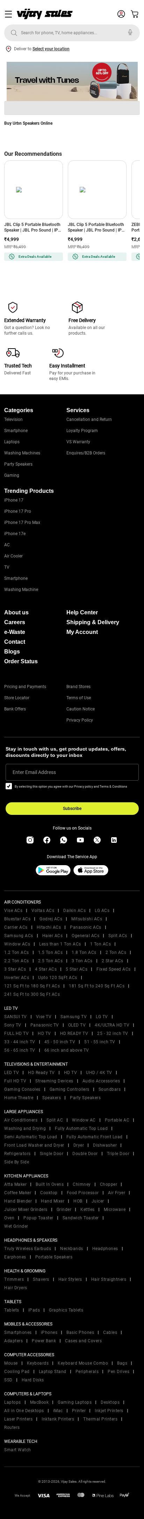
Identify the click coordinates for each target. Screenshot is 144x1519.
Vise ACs (13, 910)
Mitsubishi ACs (86, 918)
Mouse (11, 1363)
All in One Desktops (24, 1410)
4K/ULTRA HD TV (112, 1025)
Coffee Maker (17, 1192)
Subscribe (72, 808)
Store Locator (16, 697)
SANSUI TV (15, 1016)
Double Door (85, 1153)
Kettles (87, 1209)
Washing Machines (22, 453)
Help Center (82, 612)
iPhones (49, 1332)
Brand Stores (78, 686)
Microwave (115, 1209)
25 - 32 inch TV (112, 1033)
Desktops (110, 1402)
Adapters (13, 1340)
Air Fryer (116, 1192)
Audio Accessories (101, 1081)
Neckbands (71, 1248)
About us (16, 612)
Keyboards (38, 1363)
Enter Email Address (34, 772)
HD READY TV (74, 1033)
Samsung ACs (18, 935)
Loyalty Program (82, 430)
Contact (14, 642)
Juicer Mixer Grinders (26, 1209)
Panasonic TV (44, 1025)
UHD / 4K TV (99, 1072)
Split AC (54, 1120)
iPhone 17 (13, 500)
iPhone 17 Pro (17, 511)
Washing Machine (21, 589)
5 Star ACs (76, 969)
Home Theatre (18, 1097)
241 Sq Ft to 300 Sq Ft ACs (32, 994)
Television (13, 419)
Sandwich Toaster (81, 1217)
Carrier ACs (16, 927)
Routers (12, 1427)
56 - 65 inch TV (19, 1050)
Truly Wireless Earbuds (27, 1248)
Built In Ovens (50, 1184)
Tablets (11, 1310)
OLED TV (77, 1025)
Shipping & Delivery (92, 622)
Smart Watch (17, 1449)
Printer (79, 1410)
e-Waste (14, 632)
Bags (122, 1363)
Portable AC (117, 1120)
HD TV (44, 1033)
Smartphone (16, 430)
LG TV (102, 1016)
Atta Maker (15, 1184)
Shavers (41, 1279)
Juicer (98, 1201)
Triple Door (118, 1153)
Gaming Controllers (69, 1089)
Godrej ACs (50, 918)
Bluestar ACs (17, 918)
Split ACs (117, 935)
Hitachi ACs (49, 927)
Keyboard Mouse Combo (83, 1363)
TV (6, 567)
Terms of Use (78, 697)
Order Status (21, 661)
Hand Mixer (52, 1201)
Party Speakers (18, 464)
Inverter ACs (16, 977)
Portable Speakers (54, 1257)
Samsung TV (73, 1016)
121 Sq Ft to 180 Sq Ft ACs (32, 986)
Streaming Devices (54, 1081)
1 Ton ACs (100, 944)
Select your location (51, 48)
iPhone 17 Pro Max (22, 522)
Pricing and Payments (25, 686)
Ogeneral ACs (85, 935)
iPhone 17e (15, 533)
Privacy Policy (79, 720)
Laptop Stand (52, 1371)
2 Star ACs (112, 960)
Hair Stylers (70, 1279)
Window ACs (17, 944)
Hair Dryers (15, 1287)
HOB (77, 1201)
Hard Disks (33, 1380)
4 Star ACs (46, 969)
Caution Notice (80, 709)
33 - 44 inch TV (19, 1041)
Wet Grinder (16, 1226)
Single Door (52, 1153)
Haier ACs (52, 935)
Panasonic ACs (85, 927)
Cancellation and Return (89, 419)
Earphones (15, 1257)
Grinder (64, 1209)
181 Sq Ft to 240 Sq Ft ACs (96, 986)
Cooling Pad (17, 1371)
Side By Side (16, 1162)
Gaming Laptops (75, 1402)
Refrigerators (17, 1153)
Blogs (12, 652)
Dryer (78, 1145)
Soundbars (110, 1089)
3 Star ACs (15, 969)
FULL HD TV (16, 1033)
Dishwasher (105, 1145)
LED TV (11, 1072)
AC (7, 544)
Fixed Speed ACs (113, 969)
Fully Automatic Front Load (94, 1136)
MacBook (39, 1402)
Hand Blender (18, 1201)
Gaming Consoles (22, 1089)
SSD (8, 1380)
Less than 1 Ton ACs (60, 944)
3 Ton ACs (82, 960)
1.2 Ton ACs (16, 952)
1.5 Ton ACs (50, 952)
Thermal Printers (100, 1419)
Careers (14, 622)
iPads (34, 1310)
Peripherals (87, 1371)
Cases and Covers (83, 1340)
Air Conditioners (20, 1120)
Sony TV (12, 1025)
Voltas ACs (42, 910)
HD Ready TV (41, 1072)
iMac (58, 1410)
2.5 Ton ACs (50, 960)
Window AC (84, 1120)
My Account (82, 632)
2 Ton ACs (116, 952)
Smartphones (18, 1332)
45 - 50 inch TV (59, 1041)
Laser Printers (18, 1419)
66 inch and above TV (66, 1050)
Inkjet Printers (109, 1410)
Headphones (105, 1248)
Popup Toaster (38, 1217)
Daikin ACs (74, 910)
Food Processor (83, 1192)
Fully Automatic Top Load (81, 1128)
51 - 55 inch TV (99, 1041)
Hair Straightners (109, 1279)
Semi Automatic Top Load (30, 1136)
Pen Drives (118, 1371)
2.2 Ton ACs (16, 960)
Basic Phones (80, 1332)
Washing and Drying (25, 1128)
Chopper (108, 1184)
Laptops (12, 441)
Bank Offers (15, 709)
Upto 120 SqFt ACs (57, 977)
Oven (9, 1217)
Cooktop (49, 1192)
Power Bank (44, 1340)
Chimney (82, 1184)
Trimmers (14, 1279)
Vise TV (44, 1016)
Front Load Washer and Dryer (34, 1145)
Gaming (11, 475)
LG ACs (102, 910)
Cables (110, 1332)
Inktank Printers (58, 1419)
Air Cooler (13, 556)
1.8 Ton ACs (84, 952)
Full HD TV (15, 1081)
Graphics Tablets (66, 1310)
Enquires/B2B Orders (85, 453)
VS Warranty (78, 441)
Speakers (51, 1097)
